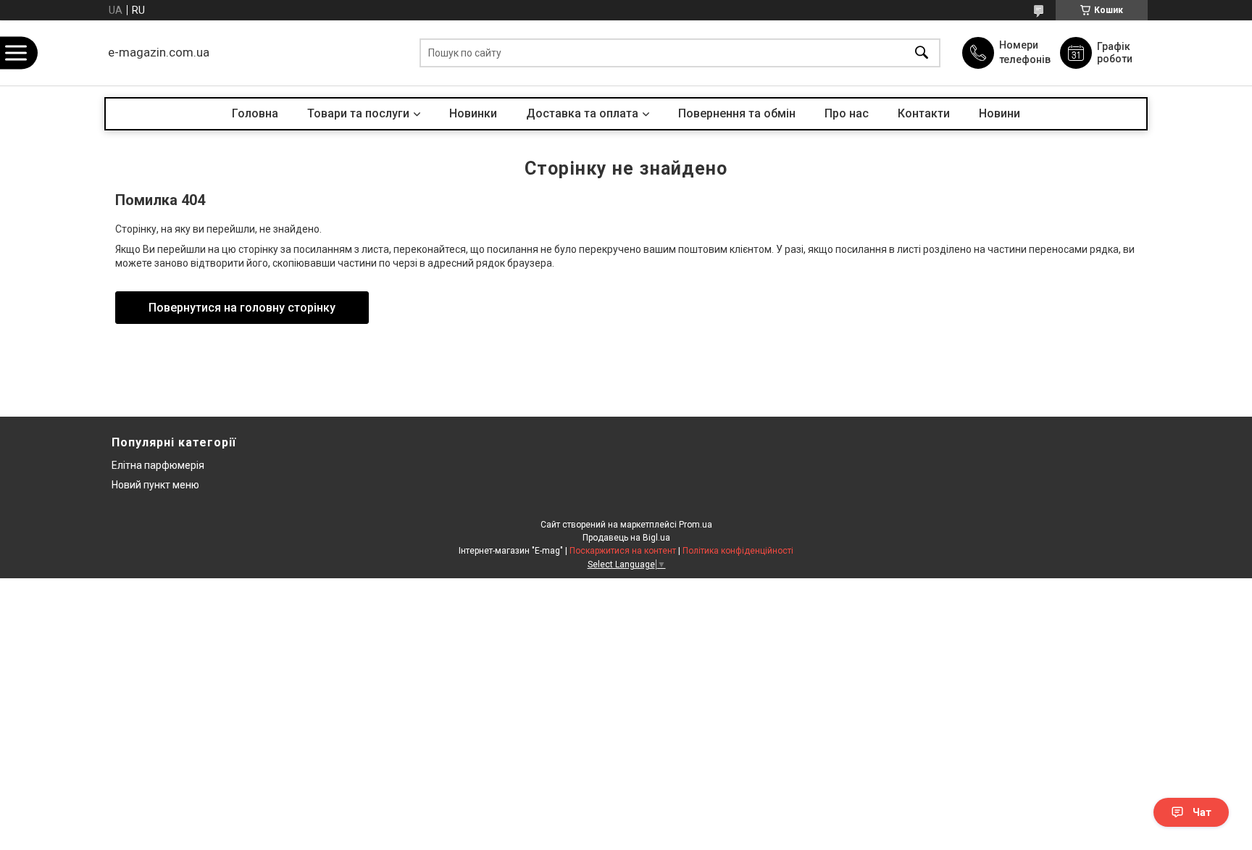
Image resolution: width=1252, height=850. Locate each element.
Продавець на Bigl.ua (626, 538)
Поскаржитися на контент (622, 551)
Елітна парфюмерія (158, 465)
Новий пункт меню (155, 485)
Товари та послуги (358, 113)
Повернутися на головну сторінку (242, 307)
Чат (1202, 812)
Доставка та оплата (582, 113)
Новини (999, 113)
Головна (255, 113)
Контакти (924, 113)
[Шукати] (921, 53)
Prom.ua (695, 525)
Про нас (847, 113)
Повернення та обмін (737, 113)
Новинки (473, 113)
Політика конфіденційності (738, 551)
